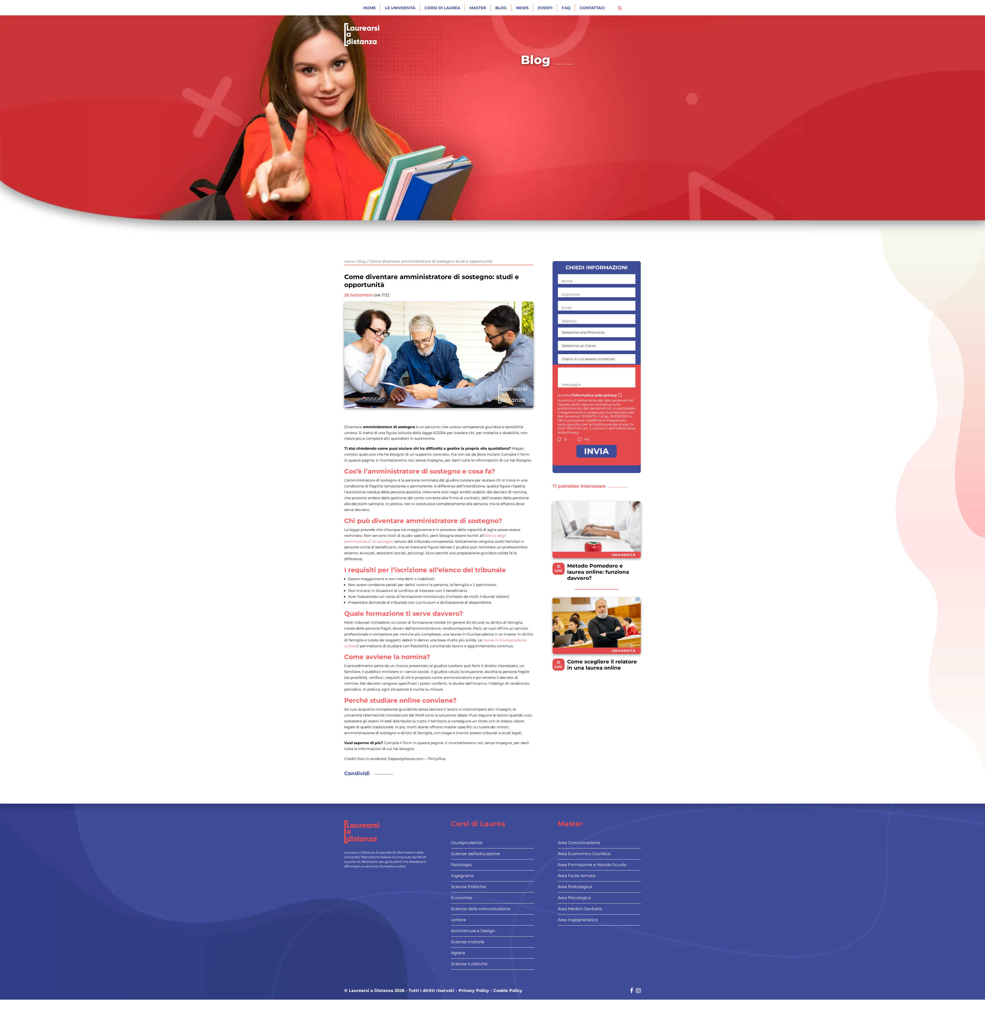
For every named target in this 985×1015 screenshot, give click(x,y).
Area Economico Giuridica (584, 853)
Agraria (458, 952)
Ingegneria (462, 875)
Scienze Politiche (468, 886)
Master (477, 7)
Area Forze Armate (577, 875)
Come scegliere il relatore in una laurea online (602, 665)
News (522, 7)
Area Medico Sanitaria (580, 908)
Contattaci (592, 7)
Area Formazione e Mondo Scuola (592, 864)
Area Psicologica (574, 897)
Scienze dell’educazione (475, 853)
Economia (461, 897)
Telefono (569, 321)
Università (624, 555)
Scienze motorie (467, 941)
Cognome (570, 294)
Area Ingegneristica (578, 919)
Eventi (545, 7)
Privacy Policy (474, 991)
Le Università (400, 7)
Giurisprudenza (466, 842)
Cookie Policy (507, 991)
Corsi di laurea (442, 7)
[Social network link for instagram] (638, 991)
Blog (501, 7)
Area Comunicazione (579, 842)
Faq (566, 7)
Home (369, 7)
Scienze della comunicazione (480, 908)
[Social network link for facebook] (631, 991)
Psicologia (461, 864)
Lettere (458, 919)
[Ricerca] (620, 7)
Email (567, 308)
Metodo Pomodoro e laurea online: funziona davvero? (598, 572)
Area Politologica (575, 886)
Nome (567, 281)
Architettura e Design (473, 930)
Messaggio (571, 384)
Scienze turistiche (469, 963)
